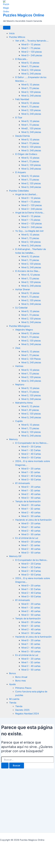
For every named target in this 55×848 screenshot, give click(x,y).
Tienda (12, 702)
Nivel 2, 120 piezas (31, 70)
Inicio (12, 33)
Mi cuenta (14, 699)
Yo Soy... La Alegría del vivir (29, 231)
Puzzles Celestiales (19, 190)
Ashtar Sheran (22, 289)
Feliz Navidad (22, 99)
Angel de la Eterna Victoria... (29, 212)
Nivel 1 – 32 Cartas (31, 450)
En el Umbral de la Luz (26, 538)
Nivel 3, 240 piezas (31, 73)
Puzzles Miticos (17, 37)
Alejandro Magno (24, 329)
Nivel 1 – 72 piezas (30, 48)
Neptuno (19, 384)
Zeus (17, 348)
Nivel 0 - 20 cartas (30, 487)
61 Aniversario (22, 483)
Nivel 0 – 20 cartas (30, 468)
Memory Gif (15, 556)
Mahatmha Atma (24, 402)
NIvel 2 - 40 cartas (31, 629)
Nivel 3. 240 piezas (31, 150)
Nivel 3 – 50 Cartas (31, 457)
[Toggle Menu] (6, 27)
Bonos (12, 673)
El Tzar (18, 117)
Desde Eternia (22, 136)
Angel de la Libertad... (26, 194)
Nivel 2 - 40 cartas (30, 494)
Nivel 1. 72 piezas (30, 143)
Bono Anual (21, 677)
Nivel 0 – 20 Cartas (31, 446)
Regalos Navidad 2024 (27, 713)
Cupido (19, 421)
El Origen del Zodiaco (26, 154)
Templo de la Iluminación (28, 501)
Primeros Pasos (23, 688)
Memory (13, 439)
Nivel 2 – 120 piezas (31, 51)
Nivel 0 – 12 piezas (30, 44)
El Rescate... (21, 59)
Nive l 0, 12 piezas (30, 274)
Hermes (19, 366)
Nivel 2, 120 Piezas (31, 358)
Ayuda (12, 684)
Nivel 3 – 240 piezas (31, 55)
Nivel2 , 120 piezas (31, 128)
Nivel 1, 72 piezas (30, 66)
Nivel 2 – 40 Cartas (31, 454)
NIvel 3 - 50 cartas (31, 633)
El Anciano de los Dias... (27, 271)
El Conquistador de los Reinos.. (31, 560)
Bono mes (20, 680)
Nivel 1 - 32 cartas (30, 490)
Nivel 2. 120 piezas (31, 146)
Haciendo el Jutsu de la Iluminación (33, 519)
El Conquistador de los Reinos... (31, 443)
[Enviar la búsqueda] (5, 766)
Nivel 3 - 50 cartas (30, 497)
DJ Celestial (21, 307)
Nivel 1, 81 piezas (30, 410)
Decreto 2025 (22, 710)
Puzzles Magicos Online (23, 15)
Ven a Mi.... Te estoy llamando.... (32, 40)
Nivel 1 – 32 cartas (30, 472)
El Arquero (20, 172)
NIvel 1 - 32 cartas (30, 527)
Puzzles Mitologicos (19, 326)
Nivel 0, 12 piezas (30, 62)
